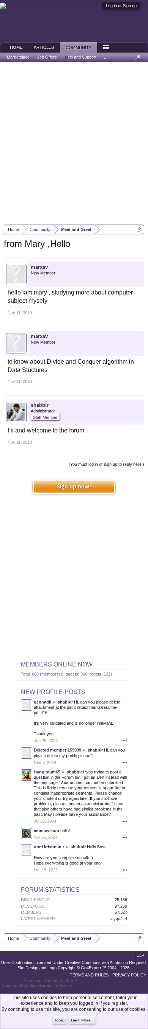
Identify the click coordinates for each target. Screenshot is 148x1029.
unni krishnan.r (49, 847)
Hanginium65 (47, 772)
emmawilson (46, 830)
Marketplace (18, 57)
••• (125, 740)
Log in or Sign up (121, 5)
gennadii (42, 702)
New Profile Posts (53, 692)
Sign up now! (74, 487)
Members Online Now (57, 664)
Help (139, 955)
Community (78, 47)
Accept (60, 1020)
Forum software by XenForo (51, 980)
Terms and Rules (89, 975)
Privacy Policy (129, 975)
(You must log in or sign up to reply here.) (106, 464)
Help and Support (80, 57)
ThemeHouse (85, 986)
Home (16, 47)
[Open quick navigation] (139, 229)
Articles (44, 47)
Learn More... (82, 1020)
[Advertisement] (74, 143)
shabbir (40, 405)
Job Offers (47, 57)
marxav (39, 267)
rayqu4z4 (118, 918)
